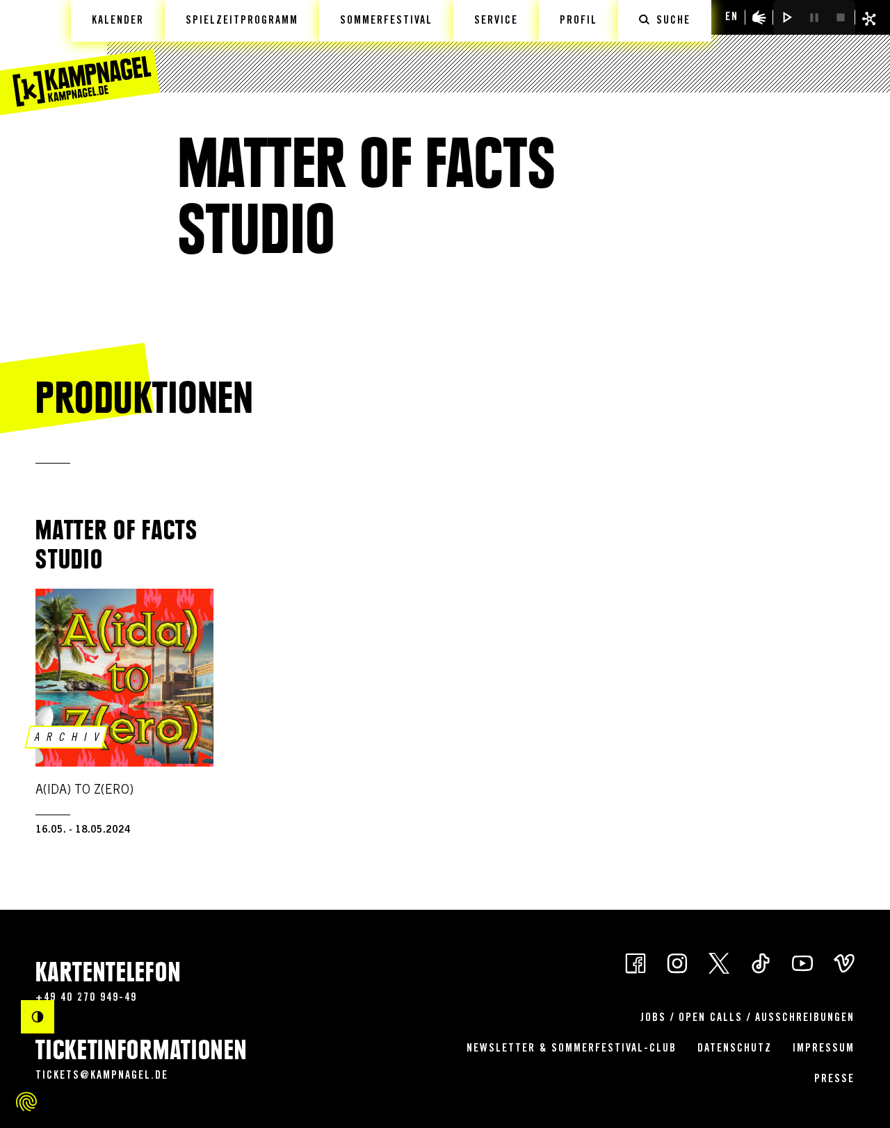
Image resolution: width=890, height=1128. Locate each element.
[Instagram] (677, 962)
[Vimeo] (844, 962)
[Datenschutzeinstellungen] (26, 1102)
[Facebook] (635, 962)
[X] (719, 962)
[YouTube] (802, 962)
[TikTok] (760, 962)
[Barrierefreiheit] (759, 17)
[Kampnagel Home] (80, 57)
